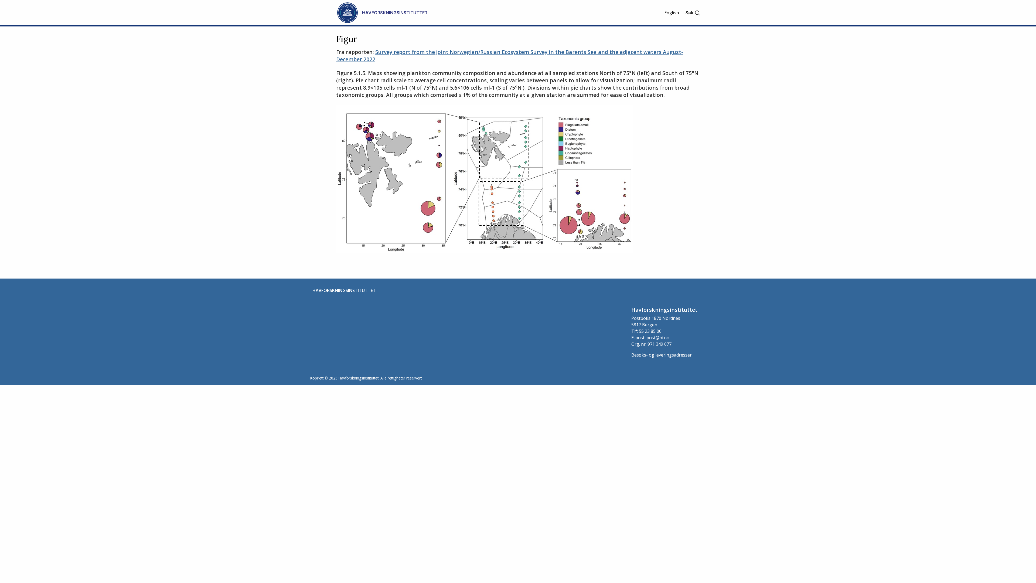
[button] (693, 12)
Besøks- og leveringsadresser (661, 355)
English (671, 13)
